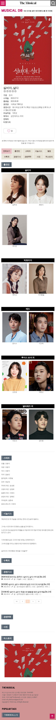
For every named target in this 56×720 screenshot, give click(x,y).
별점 (49, 151)
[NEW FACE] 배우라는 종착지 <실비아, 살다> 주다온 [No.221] (23, 577)
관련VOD (28, 157)
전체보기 (6, 151)
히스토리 (49, 157)
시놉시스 (38, 151)
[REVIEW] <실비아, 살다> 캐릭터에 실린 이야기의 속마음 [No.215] (25, 584)
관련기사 (17, 157)
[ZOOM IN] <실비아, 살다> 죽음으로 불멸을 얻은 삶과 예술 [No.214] (26, 592)
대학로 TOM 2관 (17, 104)
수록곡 (6, 157)
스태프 (28, 151)
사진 (38, 157)
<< (16, 601)
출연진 (17, 151)
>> (38, 601)
